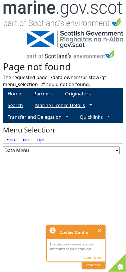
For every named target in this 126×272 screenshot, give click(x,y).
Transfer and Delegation (32, 117)
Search (15, 105)
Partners (43, 93)
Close (100, 230)
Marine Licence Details (57, 105)
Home (14, 93)
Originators (78, 93)
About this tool (92, 257)
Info (26, 140)
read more (93, 265)
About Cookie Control (52, 230)
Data (42, 140)
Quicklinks (89, 117)
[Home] (63, 15)
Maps (10, 140)
